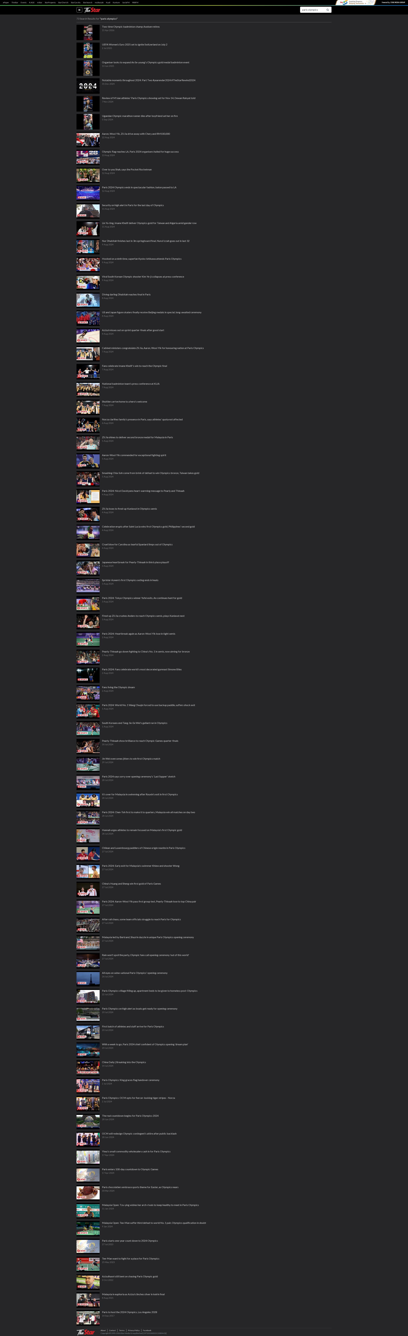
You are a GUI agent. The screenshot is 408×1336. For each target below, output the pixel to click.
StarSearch (87, 3)
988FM (135, 3)
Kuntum (116, 3)
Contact (112, 1330)
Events (24, 3)
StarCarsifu (75, 3)
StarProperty (50, 3)
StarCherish (63, 3)
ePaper (6, 3)
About (103, 1330)
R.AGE (32, 3)
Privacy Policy (134, 1330)
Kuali (108, 3)
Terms (122, 1330)
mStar (39, 3)
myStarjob (99, 3)
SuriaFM (126, 3)
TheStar (14, 3)
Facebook (147, 1330)
